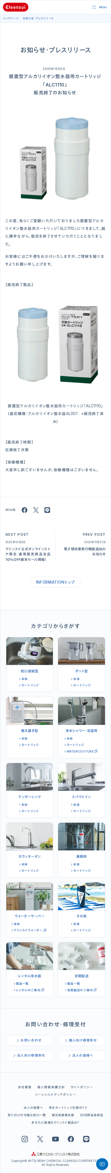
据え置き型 (29, 731)
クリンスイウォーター (28, 930)
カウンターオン (29, 856)
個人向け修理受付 (83, 1040)
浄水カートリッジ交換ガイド (68, 1108)
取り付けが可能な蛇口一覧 (27, 1115)
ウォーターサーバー (29, 916)
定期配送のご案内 (80, 990)
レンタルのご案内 (28, 990)
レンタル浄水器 (29, 976)
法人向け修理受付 (31, 1055)
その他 (81, 916)
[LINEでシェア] (47, 510)
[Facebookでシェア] (24, 510)
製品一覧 (22, 984)
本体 (24, 679)
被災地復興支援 (63, 1115)
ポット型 (81, 671)
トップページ (11, 18)
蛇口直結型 (29, 671)
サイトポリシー (82, 1087)
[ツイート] (36, 510)
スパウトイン (81, 797)
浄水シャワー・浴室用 (81, 731)
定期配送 (82, 976)
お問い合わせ (31, 1040)
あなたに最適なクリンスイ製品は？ (55, 1123)
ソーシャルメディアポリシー (55, 1095)
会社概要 (25, 1087)
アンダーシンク (29, 797)
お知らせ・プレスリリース (38, 18)
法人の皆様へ (82, 1055)
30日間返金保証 (91, 1115)
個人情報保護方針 (51, 1087)
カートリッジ (30, 685)
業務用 (81, 856)
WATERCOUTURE (80, 751)
